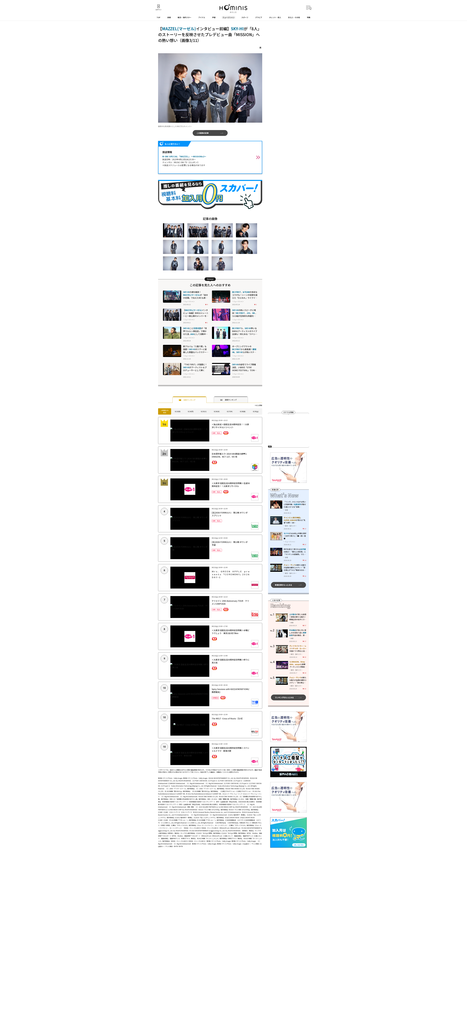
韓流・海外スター (184, 17)
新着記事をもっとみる (283, 585)
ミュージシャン (228, 17)
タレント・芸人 (275, 17)
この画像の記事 (203, 133)
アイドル (201, 17)
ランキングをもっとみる (284, 697)
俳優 (169, 17)
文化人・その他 (294, 17)
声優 (214, 17)
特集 (308, 17)
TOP (158, 17)
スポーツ (244, 17)
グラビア (258, 17)
